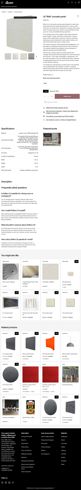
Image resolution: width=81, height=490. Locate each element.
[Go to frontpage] (9, 2)
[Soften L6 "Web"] (19, 33)
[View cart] (79, 2)
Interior (63, 440)
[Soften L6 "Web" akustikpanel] (15, 56)
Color (45, 83)
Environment (24, 443)
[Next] (36, 56)
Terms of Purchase (26, 450)
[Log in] (75, 2)
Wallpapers (64, 436)
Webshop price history (52, 102)
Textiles (63, 457)
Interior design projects (47, 436)
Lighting (63, 450)
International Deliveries (27, 461)
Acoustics (10, 11)
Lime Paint (64, 443)
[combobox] (65, 83)
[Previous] (3, 56)
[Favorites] (72, 2)
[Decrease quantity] (45, 96)
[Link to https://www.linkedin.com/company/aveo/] (9, 482)
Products (4, 11)
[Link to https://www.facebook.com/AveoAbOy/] (2, 482)
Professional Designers (47, 440)
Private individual (45, 447)
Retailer (43, 450)
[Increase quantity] (51, 96)
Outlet (62, 464)
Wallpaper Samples (26, 454)
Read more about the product (51, 78)
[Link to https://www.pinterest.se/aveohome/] (13, 482)
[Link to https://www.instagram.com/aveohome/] (6, 482)
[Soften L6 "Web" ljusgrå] (31, 56)
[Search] (68, 2)
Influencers (44, 443)
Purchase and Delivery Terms (27, 468)
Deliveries (24, 457)
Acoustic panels (18, 11)
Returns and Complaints (27, 464)
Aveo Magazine (45, 454)
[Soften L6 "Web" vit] (23, 56)
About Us (23, 440)
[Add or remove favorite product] (78, 16)
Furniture (63, 454)
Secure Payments (26, 471)
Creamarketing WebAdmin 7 (47, 488)
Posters (63, 447)
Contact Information (26, 436)
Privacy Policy (24, 447)
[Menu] (2, 2)
